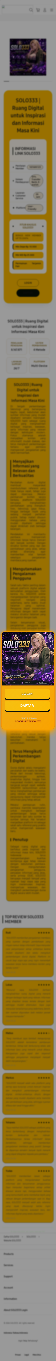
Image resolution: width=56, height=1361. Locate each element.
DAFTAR (27, 705)
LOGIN (27, 693)
